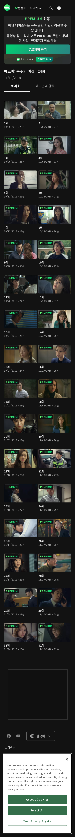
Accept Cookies (37, 799)
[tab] (17, 86)
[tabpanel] (37, 376)
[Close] (66, 759)
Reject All (37, 810)
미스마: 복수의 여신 (19, 71)
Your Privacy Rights (37, 821)
